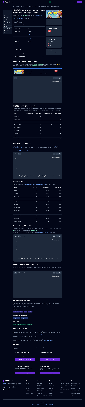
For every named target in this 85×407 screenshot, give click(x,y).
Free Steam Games (64, 389)
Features (17, 46)
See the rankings (24, 373)
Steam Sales (33, 1)
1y (21, 78)
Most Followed (40, 388)
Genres (50, 383)
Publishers (51, 393)
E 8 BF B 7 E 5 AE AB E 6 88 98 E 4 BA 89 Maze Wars (32, 6)
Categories (51, 385)
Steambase (5, 383)
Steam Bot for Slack (75, 388)
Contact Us (51, 404)
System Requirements (20, 56)
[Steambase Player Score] (57, 28)
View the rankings (49, 373)
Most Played (17, 1)
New (23, 1)
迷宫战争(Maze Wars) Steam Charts (51, 6)
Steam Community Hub (48, 340)
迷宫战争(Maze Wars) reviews (44, 232)
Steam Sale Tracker (64, 383)
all (24, 78)
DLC (27, 385)
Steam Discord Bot (75, 385)
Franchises (51, 395)
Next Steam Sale (75, 390)
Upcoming (27, 1)
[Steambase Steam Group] (6, 389)
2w (15, 78)
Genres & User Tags (19, 53)
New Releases (40, 390)
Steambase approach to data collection (44, 334)
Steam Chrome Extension (43, 1)
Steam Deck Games (42, 395)
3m (19, 78)
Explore (79, 1)
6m (19, 153)
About (46, 404)
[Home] (13, 6)
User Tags (51, 388)
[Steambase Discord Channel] (4, 389)
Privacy (33, 404)
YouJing (29, 34)
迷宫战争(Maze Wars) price (23, 150)
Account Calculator (75, 393)
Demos (27, 388)
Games (17, 6)
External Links (18, 49)
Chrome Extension (75, 383)
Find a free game (49, 359)
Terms (37, 404)
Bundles (28, 390)
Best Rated (39, 383)
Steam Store (51, 339)
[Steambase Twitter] (8, 389)
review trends (20, 18)
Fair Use (41, 404)
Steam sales (28, 184)
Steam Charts (29, 393)
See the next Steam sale (24, 359)
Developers (51, 390)
